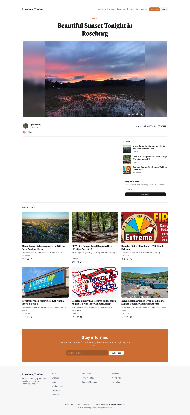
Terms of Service (89, 382)
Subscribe (145, 194)
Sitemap (55, 378)
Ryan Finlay (35, 124)
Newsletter (116, 378)
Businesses (141, 9)
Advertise (109, 9)
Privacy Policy (88, 378)
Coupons (120, 9)
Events (130, 9)
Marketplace (57, 386)
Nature (95, 19)
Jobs (100, 9)
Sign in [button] (164, 9)
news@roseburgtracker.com (113, 404)
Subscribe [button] (155, 9)
